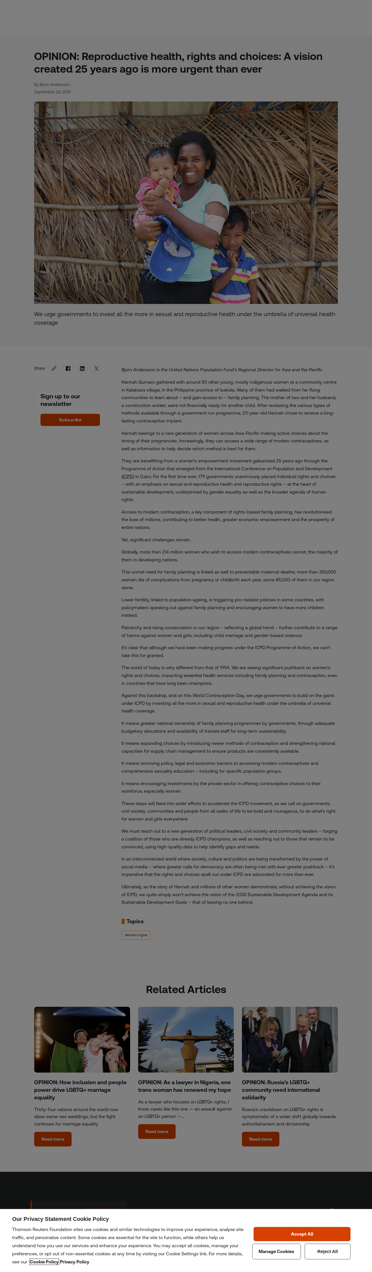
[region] (186, 1240)
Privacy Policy (74, 1261)
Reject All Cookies (328, 1251)
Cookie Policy (44, 1261)
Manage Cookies (276, 1251)
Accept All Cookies (302, 1234)
